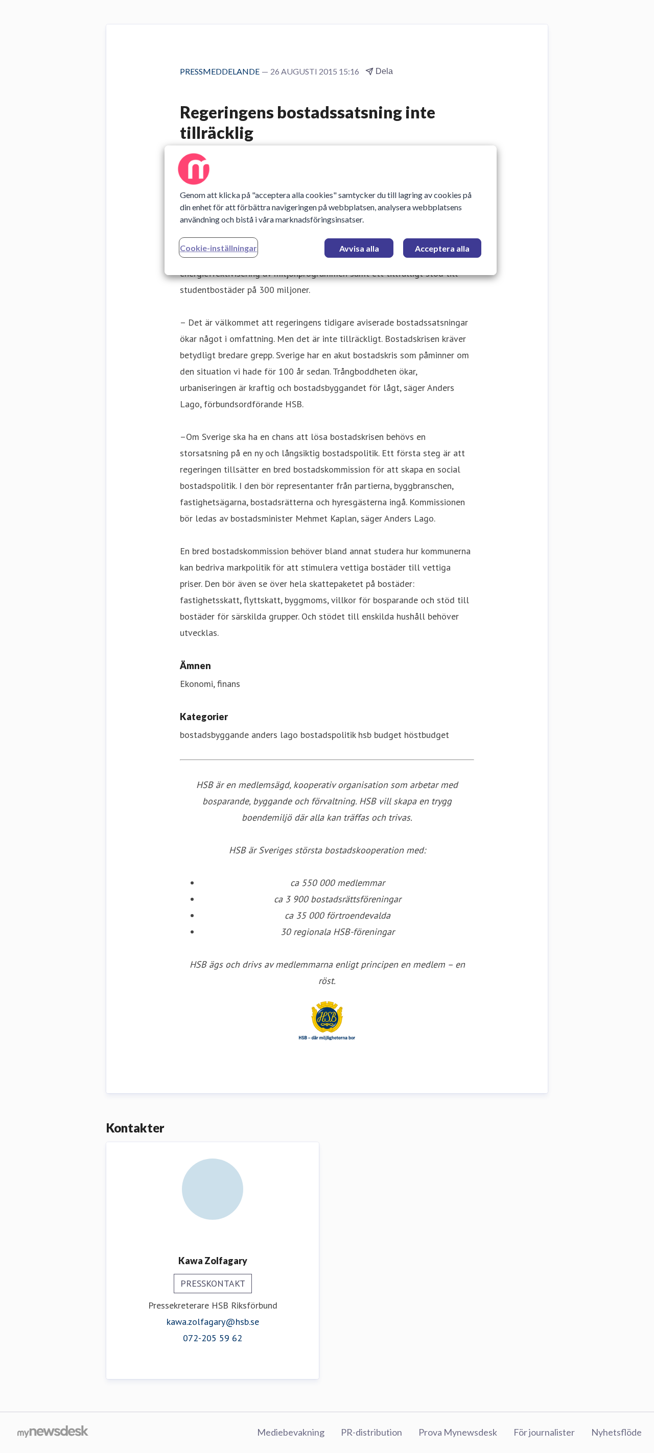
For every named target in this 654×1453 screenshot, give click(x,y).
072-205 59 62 (212, 1338)
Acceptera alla (442, 248)
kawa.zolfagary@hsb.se (213, 1321)
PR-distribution (371, 1432)
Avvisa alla (359, 248)
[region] (331, 210)
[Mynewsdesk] (53, 1432)
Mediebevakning (290, 1432)
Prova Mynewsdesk (457, 1432)
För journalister (544, 1432)
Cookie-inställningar (218, 248)
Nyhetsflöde (616, 1432)
